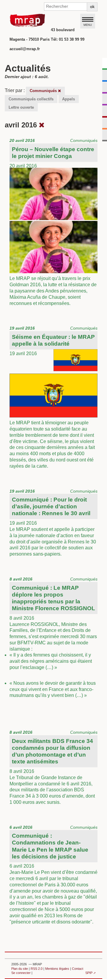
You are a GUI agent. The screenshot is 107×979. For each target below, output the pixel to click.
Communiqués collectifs (31, 99)
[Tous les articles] (42, 125)
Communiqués (44, 90)
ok (92, 6)
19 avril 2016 (53, 397)
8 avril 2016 (53, 637)
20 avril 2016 (53, 222)
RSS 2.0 (37, 968)
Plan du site (19, 968)
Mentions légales (57, 968)
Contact (77, 968)
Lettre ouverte (21, 107)
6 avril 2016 (53, 874)
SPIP (88, 973)
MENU (88, 25)
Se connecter (21, 973)
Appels (68, 99)
